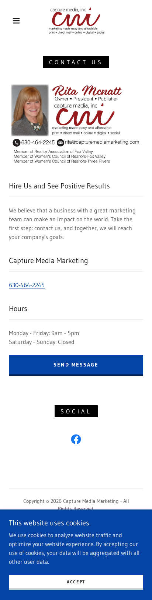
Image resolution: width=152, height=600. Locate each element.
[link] (77, 20)
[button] (16, 20)
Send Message (76, 364)
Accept (76, 581)
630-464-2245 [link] (27, 285)
